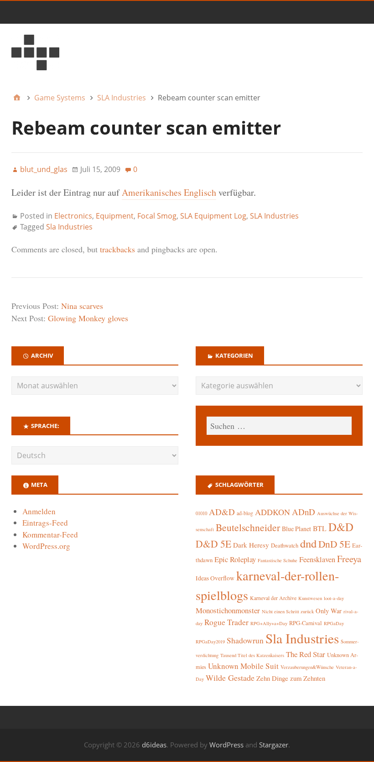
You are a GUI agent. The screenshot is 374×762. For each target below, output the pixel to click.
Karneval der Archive (273, 598)
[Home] (16, 97)
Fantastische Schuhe (277, 560)
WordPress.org (46, 546)
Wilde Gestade (230, 677)
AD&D (222, 511)
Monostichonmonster (228, 610)
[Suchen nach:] (279, 426)
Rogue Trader (226, 622)
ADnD (303, 511)
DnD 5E (334, 543)
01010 (201, 513)
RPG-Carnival (305, 623)
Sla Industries (69, 227)
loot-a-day (334, 598)
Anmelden (39, 511)
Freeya (349, 559)
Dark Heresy (251, 544)
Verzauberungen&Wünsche (307, 667)
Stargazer (273, 744)
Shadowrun (245, 640)
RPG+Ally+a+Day (268, 623)
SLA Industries (274, 216)
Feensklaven (317, 559)
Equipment (115, 216)
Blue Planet (296, 528)
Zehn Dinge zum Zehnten (290, 678)
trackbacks (117, 249)
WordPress (226, 744)
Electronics (73, 216)
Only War (329, 610)
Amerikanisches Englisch (169, 192)
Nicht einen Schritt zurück (288, 611)
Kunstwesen (310, 598)
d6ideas (154, 744)
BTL (320, 528)
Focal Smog (157, 216)
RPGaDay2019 (210, 641)
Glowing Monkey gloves (88, 318)
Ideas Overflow (215, 578)
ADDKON (272, 511)
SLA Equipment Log (213, 216)
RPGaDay (334, 623)
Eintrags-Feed (45, 522)
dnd (308, 543)
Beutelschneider (248, 527)
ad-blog (245, 513)
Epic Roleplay (235, 559)
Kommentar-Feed (50, 534)
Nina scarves (82, 305)
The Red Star (305, 654)
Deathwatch (284, 545)
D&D (340, 526)
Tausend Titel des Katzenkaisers (252, 655)
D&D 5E (213, 543)
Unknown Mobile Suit (243, 666)
